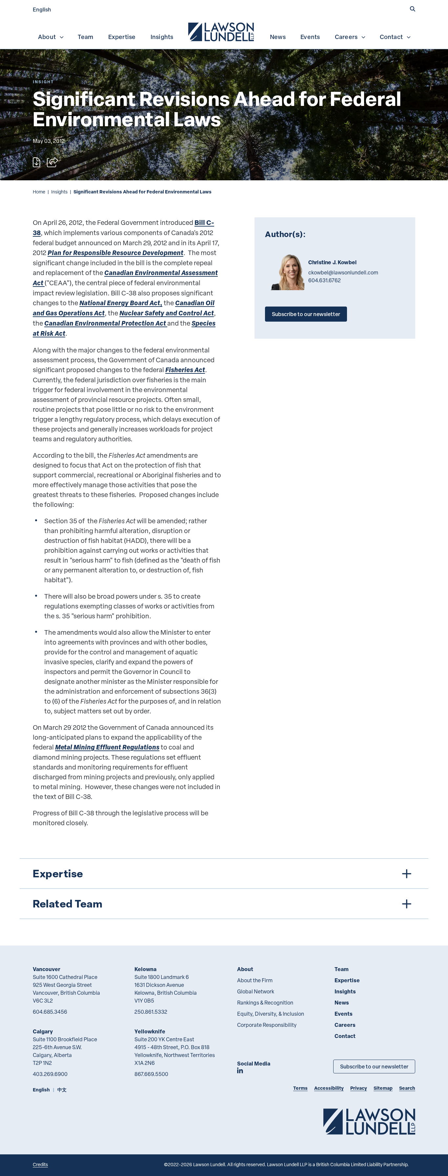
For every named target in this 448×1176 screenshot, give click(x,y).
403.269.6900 (50, 1074)
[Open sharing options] (52, 162)
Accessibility (329, 1088)
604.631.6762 (324, 280)
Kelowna (145, 969)
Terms (300, 1088)
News (278, 36)
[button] (412, 9)
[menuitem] (221, 31)
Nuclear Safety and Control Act (166, 313)
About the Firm (255, 980)
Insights (162, 36)
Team (85, 36)
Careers (346, 36)
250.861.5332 (150, 1011)
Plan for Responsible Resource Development (115, 252)
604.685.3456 (50, 1011)
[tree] (224, 888)
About (47, 36)
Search (407, 1088)
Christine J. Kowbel (332, 262)
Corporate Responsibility (266, 1024)
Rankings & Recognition (265, 1002)
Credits (40, 1164)
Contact (391, 36)
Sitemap (383, 1088)
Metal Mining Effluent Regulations (107, 747)
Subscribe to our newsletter (306, 314)
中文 (62, 1089)
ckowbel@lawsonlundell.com (343, 272)
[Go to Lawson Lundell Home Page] (369, 1121)
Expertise (122, 36)
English (42, 9)
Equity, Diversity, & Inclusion (270, 1013)
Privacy (358, 1088)
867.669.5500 (151, 1074)
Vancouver (46, 969)
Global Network (255, 991)
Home (39, 192)
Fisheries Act (185, 369)
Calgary (43, 1031)
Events (310, 36)
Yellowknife (149, 1031)
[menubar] (224, 31)
